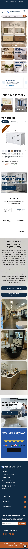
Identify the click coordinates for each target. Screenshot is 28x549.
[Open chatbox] (25, 546)
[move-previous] (22, 122)
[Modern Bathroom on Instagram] (6, 534)
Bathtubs (13, 121)
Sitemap (17, 545)
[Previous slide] (3, 34)
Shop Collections (8, 188)
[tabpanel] (14, 145)
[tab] (12, 45)
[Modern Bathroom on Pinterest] (13, 534)
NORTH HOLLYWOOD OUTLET (14, 294)
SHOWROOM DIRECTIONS (14, 288)
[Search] (25, 16)
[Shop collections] (14, 182)
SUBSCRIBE (22, 523)
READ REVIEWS (14, 450)
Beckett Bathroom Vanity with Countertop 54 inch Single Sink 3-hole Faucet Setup (14, 155)
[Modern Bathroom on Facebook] (3, 534)
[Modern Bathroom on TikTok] (10, 534)
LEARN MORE (10, 413)
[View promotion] (7, 54)
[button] (3, 11)
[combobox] (14, 16)
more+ (24, 151)
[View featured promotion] (14, 34)
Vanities (5, 121)
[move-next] (26, 122)
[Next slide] (25, 34)
